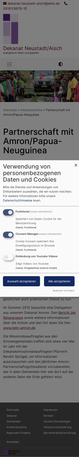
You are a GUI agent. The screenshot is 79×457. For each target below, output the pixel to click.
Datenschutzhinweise (17, 200)
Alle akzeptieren (59, 281)
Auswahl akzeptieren (21, 281)
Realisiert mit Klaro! (63, 290)
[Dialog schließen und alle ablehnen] (76, 163)
